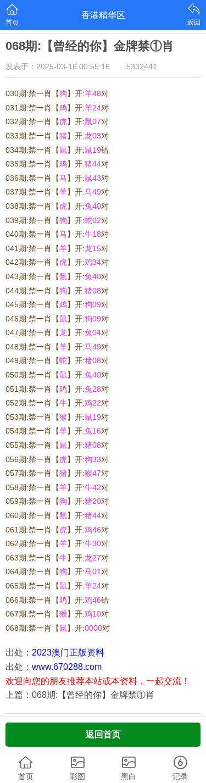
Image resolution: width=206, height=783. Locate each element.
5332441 (141, 66)
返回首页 (103, 734)
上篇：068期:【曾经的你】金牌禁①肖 (79, 694)
